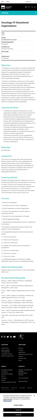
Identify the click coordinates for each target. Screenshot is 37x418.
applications (21, 352)
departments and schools (25, 354)
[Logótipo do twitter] (8, 337)
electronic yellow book (7, 356)
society (3, 380)
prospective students (7, 370)
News (2, 1)
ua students (4, 372)
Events (7, 1)
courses (20, 350)
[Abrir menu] (35, 7)
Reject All (18, 410)
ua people (4, 378)
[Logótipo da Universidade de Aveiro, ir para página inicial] (6, 7)
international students (7, 374)
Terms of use (14, 387)
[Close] (34, 396)
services (20, 356)
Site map (29, 387)
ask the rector (5, 348)
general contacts (23, 381)
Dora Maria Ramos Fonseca (9, 39)
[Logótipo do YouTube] (14, 337)
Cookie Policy (7, 400)
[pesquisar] (32, 7)
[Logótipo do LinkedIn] (11, 337)
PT (29, 7)
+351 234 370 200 (23, 378)
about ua (20, 348)
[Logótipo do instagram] (4, 337)
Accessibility (22, 387)
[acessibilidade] (26, 7)
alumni (3, 376)
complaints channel (6, 354)
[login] (35, 2)
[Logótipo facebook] (1, 337)
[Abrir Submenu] (35, 13)
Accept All (18, 414)
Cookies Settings (18, 405)
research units (22, 358)
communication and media (8, 382)
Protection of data (5, 387)
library (20, 360)
